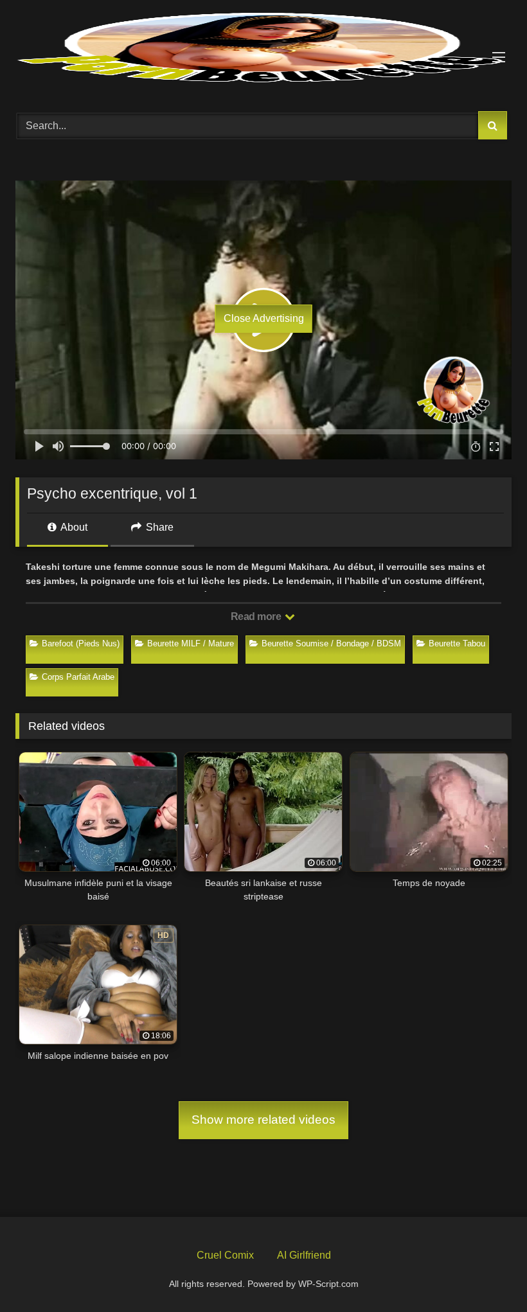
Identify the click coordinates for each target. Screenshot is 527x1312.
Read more (257, 616)
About (72, 527)
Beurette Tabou (457, 643)
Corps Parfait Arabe (78, 677)
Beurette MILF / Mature (190, 643)
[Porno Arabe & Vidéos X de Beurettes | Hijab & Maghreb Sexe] (263, 48)
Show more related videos (263, 1119)
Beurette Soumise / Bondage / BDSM (331, 643)
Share (158, 527)
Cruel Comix (225, 1255)
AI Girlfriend (304, 1255)
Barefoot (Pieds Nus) (81, 643)
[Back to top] (487, 1272)
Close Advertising (264, 318)
